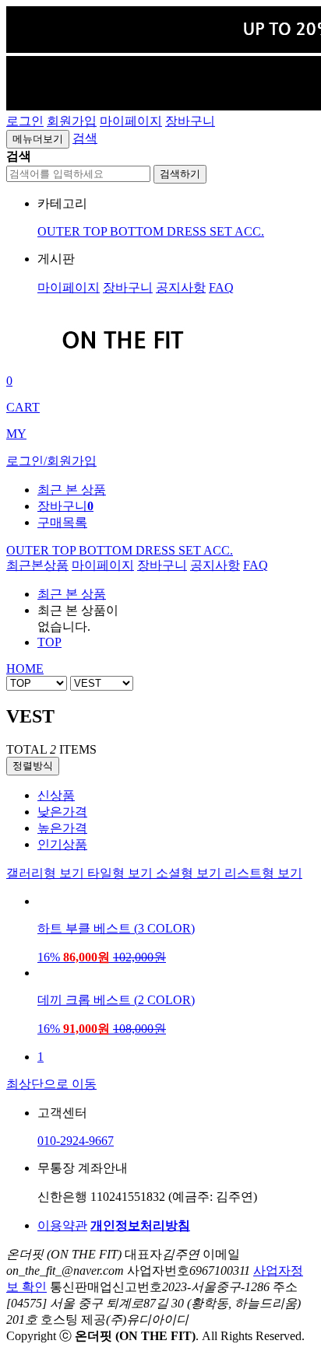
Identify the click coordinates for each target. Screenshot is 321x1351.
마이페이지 (131, 121)
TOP (96, 231)
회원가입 (72, 121)
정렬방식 (32, 766)
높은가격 (62, 828)
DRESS (188, 231)
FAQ (221, 287)
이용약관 (62, 1225)
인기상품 (62, 844)
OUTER (60, 231)
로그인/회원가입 (51, 460)
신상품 (56, 795)
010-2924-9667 (75, 1140)
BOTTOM (138, 231)
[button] (84, 138)
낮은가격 (62, 811)
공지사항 (181, 287)
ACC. (249, 231)
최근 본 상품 (71, 593)
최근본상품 (37, 565)
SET (222, 231)
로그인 (25, 121)
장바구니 (190, 121)
